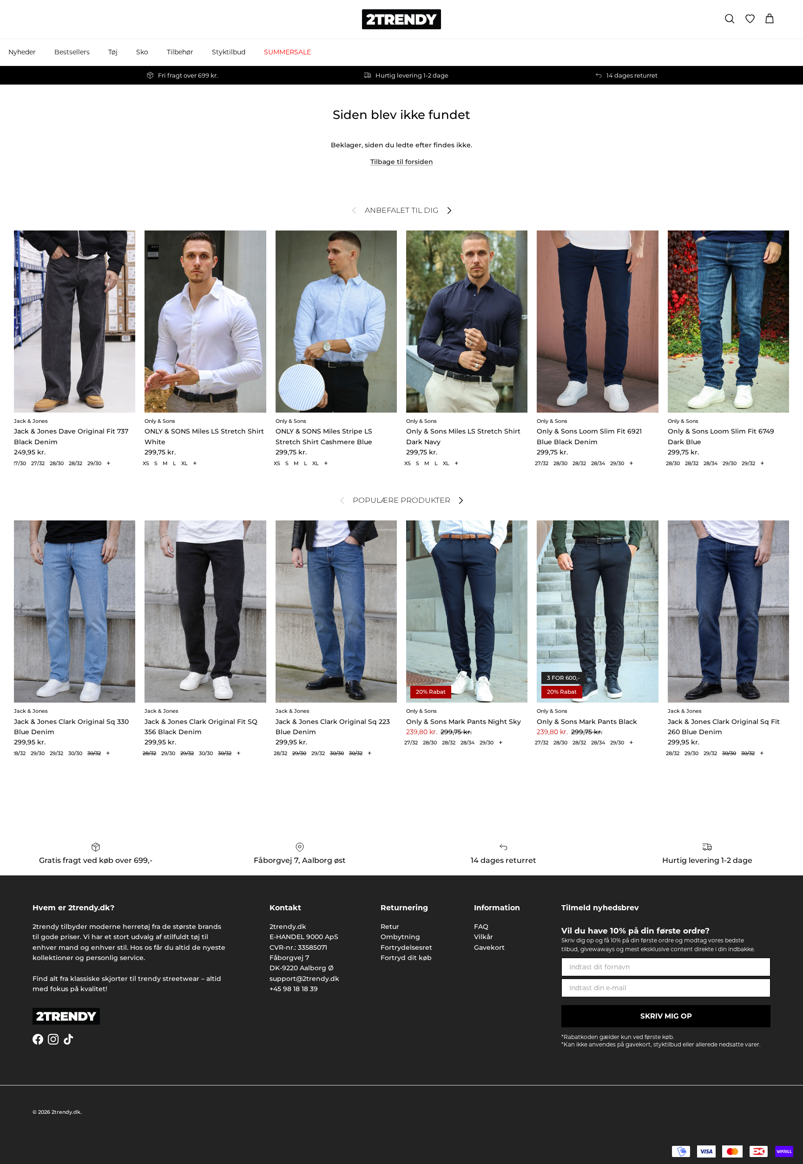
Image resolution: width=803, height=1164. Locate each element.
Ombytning (400, 937)
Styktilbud (228, 52)
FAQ (481, 926)
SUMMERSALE (287, 52)
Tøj (113, 52)
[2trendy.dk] (401, 19)
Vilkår (483, 937)
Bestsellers (72, 52)
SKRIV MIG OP (666, 1016)
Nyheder (22, 52)
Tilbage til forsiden (401, 162)
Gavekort (489, 947)
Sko (142, 52)
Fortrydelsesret (406, 947)
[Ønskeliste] (750, 19)
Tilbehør (180, 52)
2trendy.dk (66, 1112)
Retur (390, 926)
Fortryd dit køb (406, 958)
